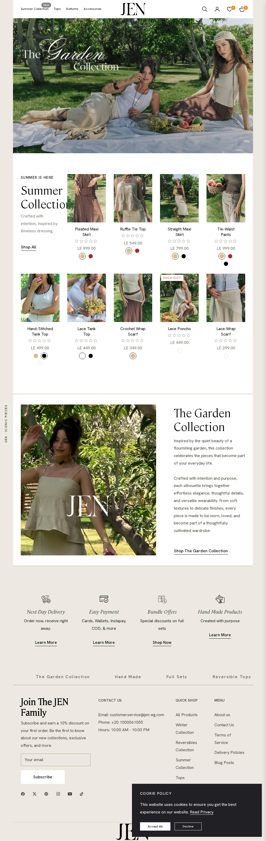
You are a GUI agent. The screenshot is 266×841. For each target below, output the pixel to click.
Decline (188, 826)
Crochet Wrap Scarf (132, 331)
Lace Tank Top (86, 331)
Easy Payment (104, 611)
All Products (187, 714)
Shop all (28, 247)
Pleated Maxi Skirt (86, 232)
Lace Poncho (179, 328)
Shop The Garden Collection (201, 551)
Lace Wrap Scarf (226, 331)
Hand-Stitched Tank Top (40, 331)
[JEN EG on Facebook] (24, 794)
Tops (180, 777)
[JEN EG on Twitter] (35, 794)
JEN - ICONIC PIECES (6, 424)
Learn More (46, 642)
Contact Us (224, 725)
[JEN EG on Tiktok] (82, 794)
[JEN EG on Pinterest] (47, 794)
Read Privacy (202, 812)
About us (222, 714)
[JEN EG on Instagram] (59, 794)
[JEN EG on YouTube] (71, 794)
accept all (155, 826)
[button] (204, 9)
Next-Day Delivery (46, 611)
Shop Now (162, 642)
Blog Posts (224, 762)
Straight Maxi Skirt (179, 232)
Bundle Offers (162, 611)
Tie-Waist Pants (226, 232)
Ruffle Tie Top (133, 229)
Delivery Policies (229, 752)
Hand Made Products (220, 611)
